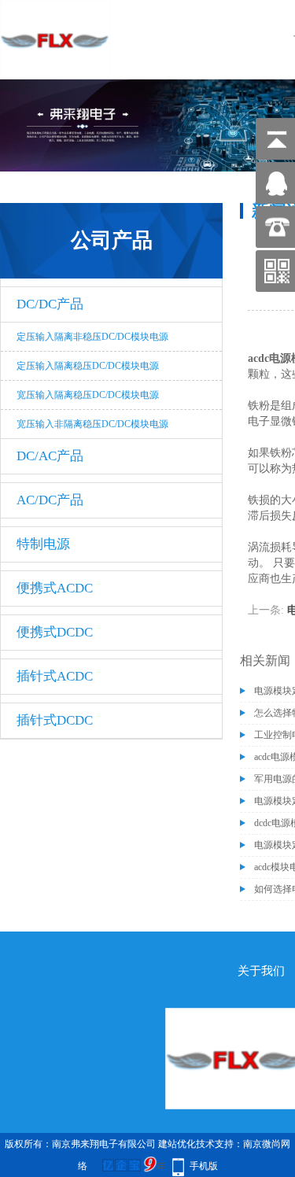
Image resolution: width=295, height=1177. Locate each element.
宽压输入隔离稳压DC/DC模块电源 (88, 394)
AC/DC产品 (50, 500)
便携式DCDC (55, 632)
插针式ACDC (55, 676)
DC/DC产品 (50, 304)
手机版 (204, 1165)
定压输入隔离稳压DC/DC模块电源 (88, 365)
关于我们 (261, 971)
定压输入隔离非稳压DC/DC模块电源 (92, 336)
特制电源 (43, 544)
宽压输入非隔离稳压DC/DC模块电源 (92, 424)
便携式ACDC (55, 588)
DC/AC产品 (50, 455)
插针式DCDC (55, 720)
